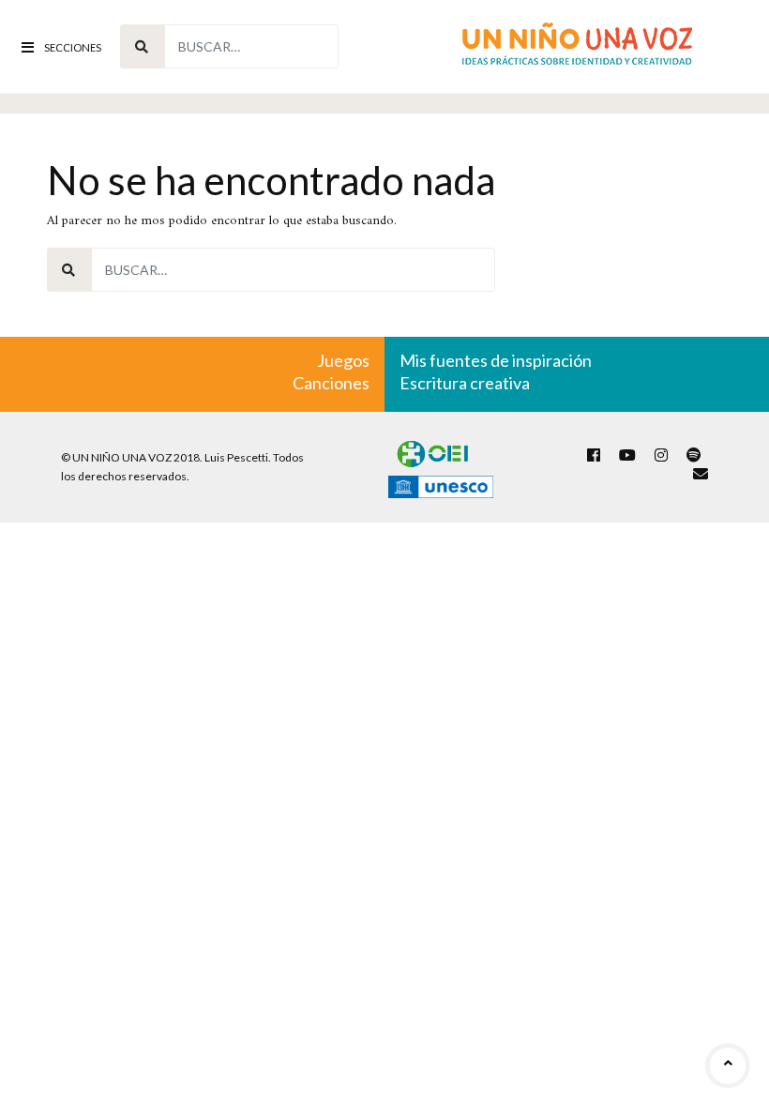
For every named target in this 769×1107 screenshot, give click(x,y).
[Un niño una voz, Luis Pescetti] (577, 46)
